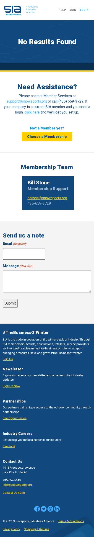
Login (84, 10)
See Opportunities (14, 418)
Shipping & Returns (36, 529)
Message (18, 266)
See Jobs (9, 446)
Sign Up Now (11, 386)
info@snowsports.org (17, 484)
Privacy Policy (11, 529)
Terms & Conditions (71, 521)
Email (14, 243)
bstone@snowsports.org (47, 198)
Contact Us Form (14, 492)
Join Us (8, 359)
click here (32, 112)
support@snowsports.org (26, 101)
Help (62, 10)
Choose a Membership (47, 136)
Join (72, 10)
